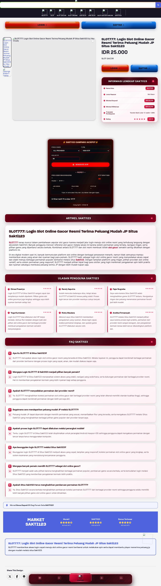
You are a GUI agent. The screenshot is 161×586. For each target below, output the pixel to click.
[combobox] (78, 5)
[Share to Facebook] (17, 576)
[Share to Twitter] (10, 576)
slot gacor (113, 247)
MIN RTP (55, 155)
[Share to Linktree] (24, 576)
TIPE (83, 147)
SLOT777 (13, 242)
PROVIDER (56, 147)
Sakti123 (80, 259)
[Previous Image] (15, 79)
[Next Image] (93, 79)
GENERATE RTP (80, 164)
